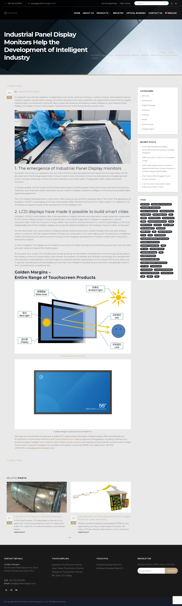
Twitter (6, 590)
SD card (144, 249)
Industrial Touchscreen (157, 221)
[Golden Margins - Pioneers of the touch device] (10, 13)
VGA (156, 276)
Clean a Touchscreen (149, 211)
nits (154, 232)
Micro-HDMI (168, 225)
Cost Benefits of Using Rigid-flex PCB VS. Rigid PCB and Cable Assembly (40, 518)
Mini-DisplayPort (147, 228)
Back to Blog (15, 86)
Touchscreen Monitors (149, 273)
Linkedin (16, 590)
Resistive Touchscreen (149, 245)
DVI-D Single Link (159, 214)
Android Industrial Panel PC (109, 565)
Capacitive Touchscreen (150, 207)
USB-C (149, 276)
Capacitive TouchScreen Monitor (67, 565)
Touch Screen (146, 270)
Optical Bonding (136, 13)
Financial (146, 110)
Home (77, 13)
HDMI (143, 221)
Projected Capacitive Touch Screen (154, 238)
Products (102, 13)
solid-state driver (157, 249)
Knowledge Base (109, 3)
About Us (88, 13)
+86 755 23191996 (14, 3)
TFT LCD (144, 266)
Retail (144, 119)
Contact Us (155, 13)
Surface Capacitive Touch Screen (153, 263)
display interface (166, 211)
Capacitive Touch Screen (161, 204)
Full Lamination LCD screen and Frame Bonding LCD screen (100, 518)
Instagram (11, 590)
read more (19, 532)
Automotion (147, 100)
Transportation (148, 129)
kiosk (171, 221)
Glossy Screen (168, 218)
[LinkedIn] (176, 3)
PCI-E (143, 235)
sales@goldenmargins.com (43, 3)
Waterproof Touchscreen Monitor (67, 572)
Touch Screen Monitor (163, 270)
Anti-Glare (145, 204)
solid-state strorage (148, 252)
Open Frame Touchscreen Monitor (68, 568)
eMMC (143, 218)
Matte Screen (146, 225)
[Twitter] (171, 3)
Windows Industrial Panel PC (109, 568)
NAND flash (145, 232)
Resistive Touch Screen (150, 242)
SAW (163, 245)
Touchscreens (167, 273)
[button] (68, 537)
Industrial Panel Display (28, 91)
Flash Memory (154, 218)
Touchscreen (156, 266)
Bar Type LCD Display (62, 575)
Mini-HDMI (161, 228)
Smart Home (147, 124)
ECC (170, 214)
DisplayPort (145, 214)
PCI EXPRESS (160, 235)
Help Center (125, 3)
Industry (118, 13)
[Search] (165, 3)
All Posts (145, 96)
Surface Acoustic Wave (150, 259)
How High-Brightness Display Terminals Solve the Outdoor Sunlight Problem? (158, 150)
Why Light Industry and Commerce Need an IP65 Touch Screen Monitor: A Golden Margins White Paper (158, 168)
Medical (145, 115)
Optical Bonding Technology (72, 356)
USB (142, 276)
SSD (161, 252)
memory (157, 225)
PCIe (150, 235)
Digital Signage (148, 105)
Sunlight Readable (148, 256)
